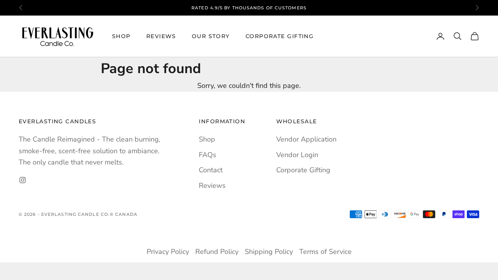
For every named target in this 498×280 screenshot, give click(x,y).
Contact (211, 170)
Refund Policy (216, 251)
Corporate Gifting (279, 36)
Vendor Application (306, 139)
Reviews (161, 36)
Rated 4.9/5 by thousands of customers (249, 7)
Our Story (211, 36)
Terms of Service (325, 251)
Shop (207, 139)
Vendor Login (297, 154)
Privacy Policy (168, 251)
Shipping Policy (269, 251)
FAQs (207, 154)
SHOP (121, 36)
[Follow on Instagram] (22, 180)
